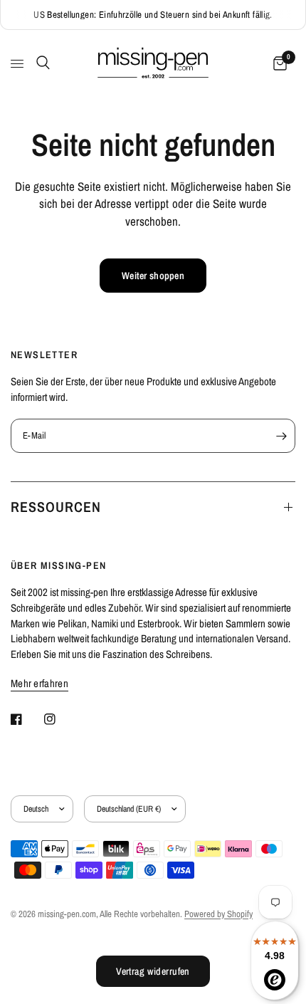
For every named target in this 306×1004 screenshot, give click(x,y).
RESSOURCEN (56, 506)
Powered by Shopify (218, 914)
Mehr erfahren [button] (39, 683)
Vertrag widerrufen (153, 971)
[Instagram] (59, 719)
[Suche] (40, 62)
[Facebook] (26, 719)
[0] (277, 64)
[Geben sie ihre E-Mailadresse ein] (281, 436)
